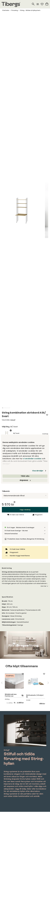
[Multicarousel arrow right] (48, 682)
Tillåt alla (25, 476)
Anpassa (24, 480)
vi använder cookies (32, 458)
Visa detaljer (37, 471)
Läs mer (43, 586)
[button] (2, 407)
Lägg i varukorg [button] (25, 510)
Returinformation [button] (11, 534)
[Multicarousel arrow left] (2, 682)
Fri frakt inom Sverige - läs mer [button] (16, 531)
